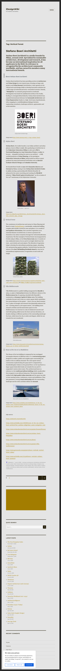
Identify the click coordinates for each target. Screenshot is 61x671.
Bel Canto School (12, 550)
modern (43, 465)
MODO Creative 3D (13, 575)
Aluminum (11, 579)
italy (33, 465)
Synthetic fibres (12, 567)
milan (35, 465)
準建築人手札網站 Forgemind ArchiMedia (31, 282)
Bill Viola (10, 558)
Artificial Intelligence (14, 600)
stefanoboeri (31, 467)
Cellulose (10, 592)
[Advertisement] (30, 24)
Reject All (19, 664)
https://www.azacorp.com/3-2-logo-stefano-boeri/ (26, 137)
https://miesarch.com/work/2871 (16, 418)
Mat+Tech (9, 649)
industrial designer (19, 465)
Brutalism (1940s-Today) (15, 604)
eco (43, 464)
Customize (10, 664)
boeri (12, 464)
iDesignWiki (12, 9)
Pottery (10, 609)
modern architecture (11, 467)
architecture (30, 462)
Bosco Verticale (24, 464)
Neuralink (10, 617)
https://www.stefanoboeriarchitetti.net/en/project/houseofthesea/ (26, 429)
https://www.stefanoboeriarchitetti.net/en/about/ (21, 439)
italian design (27, 465)
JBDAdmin (11, 462)
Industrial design (10, 465)
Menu (52, 10)
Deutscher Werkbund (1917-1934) (17, 596)
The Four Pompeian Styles (15, 542)
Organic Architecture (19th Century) (18, 584)
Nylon (9, 571)
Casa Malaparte (12, 554)
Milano (39, 465)
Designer (39, 464)
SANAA (10, 546)
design (35, 464)
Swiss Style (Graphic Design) (16, 613)
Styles (8, 642)
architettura (36, 462)
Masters (8, 646)
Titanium (10, 588)
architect (24, 462)
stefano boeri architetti (22, 467)
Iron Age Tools (12, 621)
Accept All (29, 664)
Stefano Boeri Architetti (21, 50)
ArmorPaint (11, 563)
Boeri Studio (17, 464)
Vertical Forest (19, 226)
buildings (30, 464)
